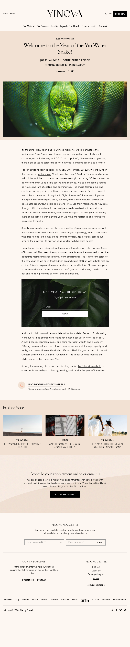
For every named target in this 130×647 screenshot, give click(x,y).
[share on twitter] (72, 71)
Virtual (96, 578)
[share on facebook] (68, 71)
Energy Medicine (85, 600)
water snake (44, 174)
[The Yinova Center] (65, 14)
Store (75, 600)
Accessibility (119, 600)
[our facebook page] (116, 610)
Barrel (30, 610)
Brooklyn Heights (96, 574)
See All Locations (78, 487)
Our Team (41, 580)
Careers (65, 600)
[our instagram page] (112, 610)
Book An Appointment (65, 494)
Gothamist (27, 355)
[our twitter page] (120, 610)
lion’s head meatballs (89, 366)
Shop (12, 14)
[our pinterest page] (125, 610)
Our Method (28, 580)
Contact (8, 600)
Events (44, 600)
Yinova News (68, 39)
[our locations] (110, 14)
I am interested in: (36, 542)
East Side (96, 571)
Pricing (25, 600)
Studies (54, 600)
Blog (5, 14)
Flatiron (96, 567)
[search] (106, 14)
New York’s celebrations (65, 274)
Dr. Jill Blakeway (77, 65)
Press (35, 600)
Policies (106, 600)
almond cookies (74, 338)
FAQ (17, 600)
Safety (95, 600)
